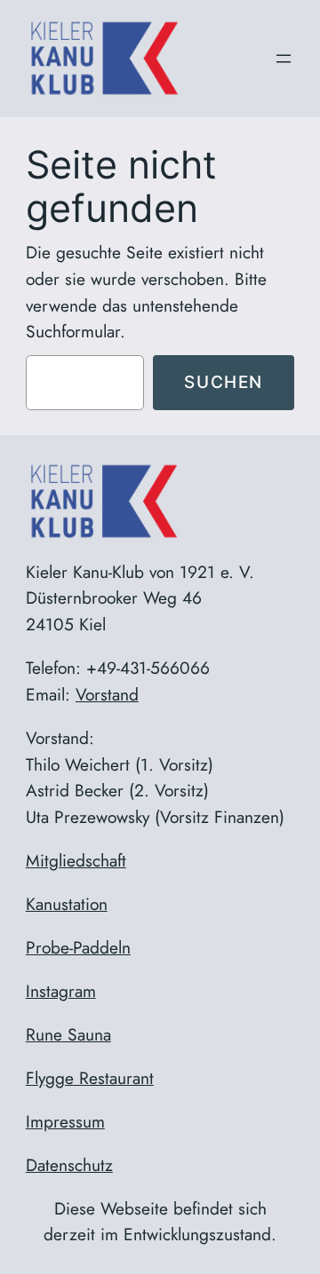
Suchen (223, 381)
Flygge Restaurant (90, 1077)
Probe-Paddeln (78, 947)
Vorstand (107, 694)
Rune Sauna (68, 1034)
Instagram (61, 990)
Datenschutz (69, 1164)
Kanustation (67, 903)
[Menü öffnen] (283, 58)
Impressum (65, 1121)
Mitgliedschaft (76, 860)
